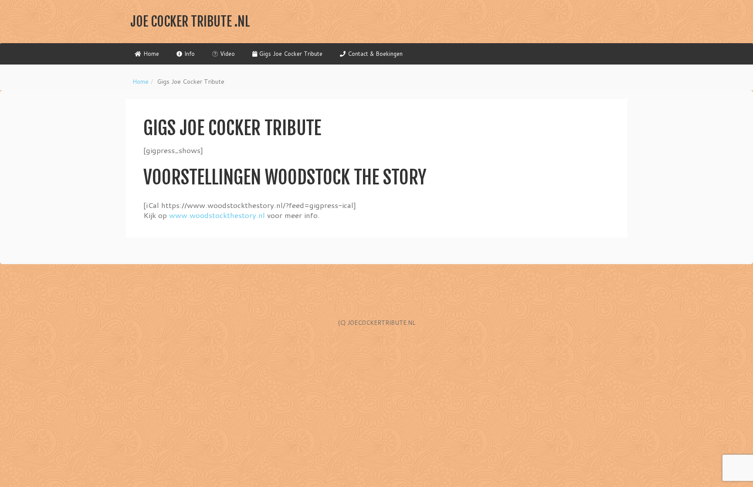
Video (227, 54)
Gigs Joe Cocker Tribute (290, 54)
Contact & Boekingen (375, 54)
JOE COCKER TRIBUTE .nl (190, 22)
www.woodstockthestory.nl (217, 215)
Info (189, 54)
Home (151, 54)
